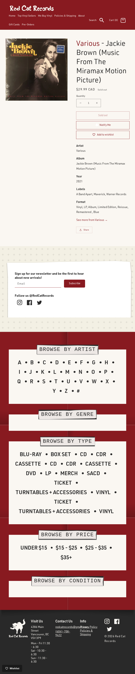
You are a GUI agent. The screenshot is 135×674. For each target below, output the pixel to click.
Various (88, 43)
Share (86, 229)
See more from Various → (92, 220)
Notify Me (105, 125)
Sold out (103, 115)
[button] (99, 20)
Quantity (80, 96)
